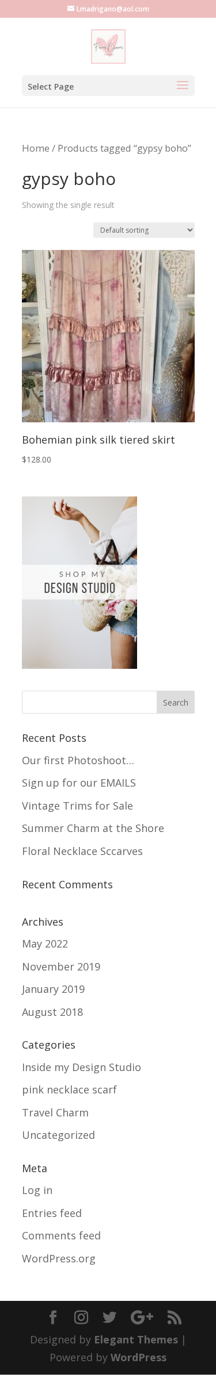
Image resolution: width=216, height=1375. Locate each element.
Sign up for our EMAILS (79, 782)
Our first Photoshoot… (78, 760)
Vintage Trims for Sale (77, 805)
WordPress (138, 1357)
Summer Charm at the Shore (93, 828)
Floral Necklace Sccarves (82, 851)
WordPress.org (59, 1258)
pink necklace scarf (69, 1089)
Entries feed (52, 1213)
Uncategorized (58, 1135)
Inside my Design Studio (81, 1067)
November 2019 (61, 966)
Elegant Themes (136, 1339)
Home (36, 148)
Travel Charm (55, 1112)
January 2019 (53, 989)
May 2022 (45, 943)
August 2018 (52, 1012)
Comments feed (61, 1235)
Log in (37, 1190)
